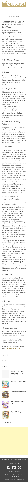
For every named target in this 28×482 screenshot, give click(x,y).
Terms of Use (19, 471)
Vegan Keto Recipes (16, 412)
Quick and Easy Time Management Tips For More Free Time (17, 373)
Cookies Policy (20, 474)
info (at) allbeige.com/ (13, 348)
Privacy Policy (9, 474)
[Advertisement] (14, 441)
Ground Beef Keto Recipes (18, 391)
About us (10, 471)
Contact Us (15, 477)
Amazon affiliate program (19, 459)
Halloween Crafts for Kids (18, 381)
